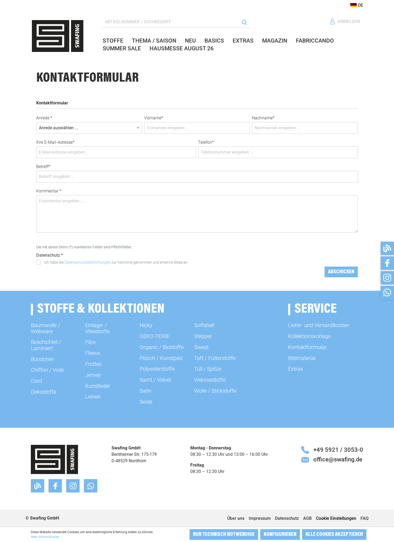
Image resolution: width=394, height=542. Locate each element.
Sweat (201, 347)
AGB (307, 518)
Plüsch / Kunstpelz (161, 358)
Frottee (93, 364)
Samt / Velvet (155, 380)
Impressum (260, 518)
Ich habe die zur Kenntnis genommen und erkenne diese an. (116, 262)
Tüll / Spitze (207, 369)
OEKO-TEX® (154, 336)
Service (316, 309)
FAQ (364, 518)
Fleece (92, 353)
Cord (36, 381)
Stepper (203, 336)
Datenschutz (287, 518)
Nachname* (263, 117)
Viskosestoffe (210, 380)
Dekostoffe (43, 392)
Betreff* (43, 166)
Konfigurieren (280, 534)
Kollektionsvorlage (309, 336)
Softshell (204, 325)
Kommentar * (48, 191)
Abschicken (341, 272)
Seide (146, 402)
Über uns (235, 518)
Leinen (93, 396)
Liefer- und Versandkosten (318, 325)
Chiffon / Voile (47, 370)
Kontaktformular (307, 347)
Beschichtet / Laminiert (46, 345)
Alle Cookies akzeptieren (334, 534)
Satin (145, 391)
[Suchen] (244, 22)
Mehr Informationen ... (47, 537)
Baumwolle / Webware (45, 328)
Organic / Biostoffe (162, 347)
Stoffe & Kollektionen (101, 309)
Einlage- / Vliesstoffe (97, 328)
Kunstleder (97, 386)
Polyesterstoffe (157, 369)
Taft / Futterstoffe (215, 358)
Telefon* (206, 142)
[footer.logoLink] (54, 459)
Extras (295, 369)
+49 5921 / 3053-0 (338, 449)
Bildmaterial (301, 358)
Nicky (146, 325)
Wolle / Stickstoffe (215, 391)
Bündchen (42, 359)
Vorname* (153, 117)
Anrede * (44, 117)
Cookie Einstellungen (336, 518)
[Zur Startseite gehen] (57, 36)
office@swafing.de (337, 459)
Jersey (93, 375)
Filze (90, 342)
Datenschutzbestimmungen (88, 262)
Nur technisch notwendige (224, 534)
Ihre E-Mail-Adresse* (55, 142)
